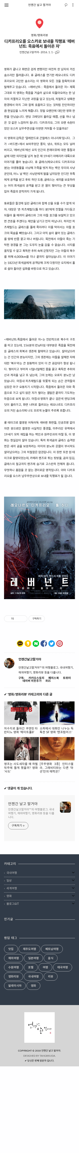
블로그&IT (12, 904)
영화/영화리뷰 (39, 35)
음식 (50, 958)
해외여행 (13, 958)
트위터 (67, 678)
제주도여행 (29, 949)
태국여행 (62, 967)
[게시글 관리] (22, 619)
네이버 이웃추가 (32, 681)
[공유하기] (17, 619)
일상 (9, 880)
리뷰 (50, 976)
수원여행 (13, 967)
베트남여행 (52, 949)
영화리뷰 (13, 976)
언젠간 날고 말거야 (39, 5)
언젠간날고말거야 (29, 52)
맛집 (11, 949)
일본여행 (33, 958)
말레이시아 (14, 985)
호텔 (30, 967)
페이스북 (53, 678)
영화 (9, 896)
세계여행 (11, 888)
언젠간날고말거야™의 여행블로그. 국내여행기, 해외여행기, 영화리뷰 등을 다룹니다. (31, 813)
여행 (45, 967)
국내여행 (11, 873)
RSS (48, 681)
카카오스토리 (36, 678)
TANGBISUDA (47, 1056)
